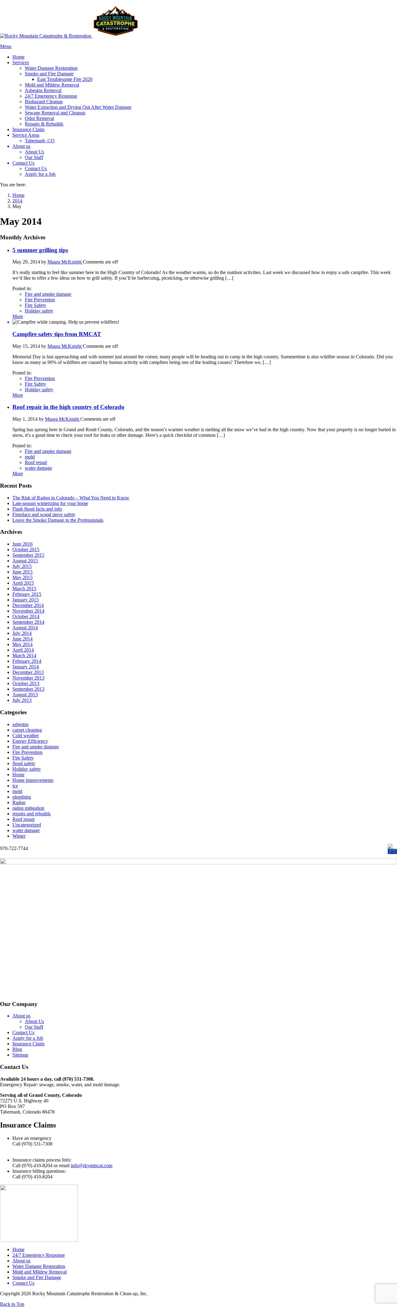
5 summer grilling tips (40, 250)
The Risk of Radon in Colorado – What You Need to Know (70, 497)
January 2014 (25, 666)
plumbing (21, 797)
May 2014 (22, 644)
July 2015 (22, 566)
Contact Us (23, 1032)
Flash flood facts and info (37, 509)
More (17, 316)
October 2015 (25, 549)
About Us (34, 1021)
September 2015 (28, 555)
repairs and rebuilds (31, 813)
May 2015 (22, 577)
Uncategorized (26, 824)
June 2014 (22, 638)
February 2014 (26, 661)
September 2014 (28, 622)
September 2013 (28, 689)
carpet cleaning (27, 730)
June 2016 (22, 544)
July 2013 (22, 700)
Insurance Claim (28, 1043)
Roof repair (36, 462)
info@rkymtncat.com (91, 1165)
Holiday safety (39, 310)
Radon (18, 802)
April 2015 (23, 583)
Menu (5, 46)
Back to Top (12, 1304)
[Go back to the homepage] (69, 35)
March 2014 (24, 655)
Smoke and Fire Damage (36, 1277)
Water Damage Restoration (38, 1266)
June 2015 (22, 571)
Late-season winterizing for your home (50, 503)
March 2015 (24, 588)
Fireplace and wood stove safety (43, 514)
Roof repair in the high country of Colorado (68, 407)
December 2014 (28, 605)
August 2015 (25, 560)
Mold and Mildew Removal (39, 1271)
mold (30, 456)
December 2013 (28, 672)
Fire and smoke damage (48, 294)
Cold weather (25, 735)
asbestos (20, 724)
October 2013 (25, 683)
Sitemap (20, 1054)
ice (15, 785)
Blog (17, 1049)
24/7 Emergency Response (38, 1255)
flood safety (23, 763)
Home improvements (32, 780)
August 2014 (25, 627)
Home (18, 774)
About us (21, 1015)
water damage (38, 468)
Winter (18, 836)
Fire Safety (35, 305)
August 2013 (25, 694)
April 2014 (23, 650)
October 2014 (25, 616)
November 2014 (28, 611)
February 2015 (26, 594)
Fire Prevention (40, 299)
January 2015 (25, 599)
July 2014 (22, 633)
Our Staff (34, 1027)
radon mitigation (28, 808)
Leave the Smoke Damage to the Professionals (57, 520)
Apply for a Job (27, 1038)
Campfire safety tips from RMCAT (56, 334)
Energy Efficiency (30, 741)
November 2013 (28, 677)
